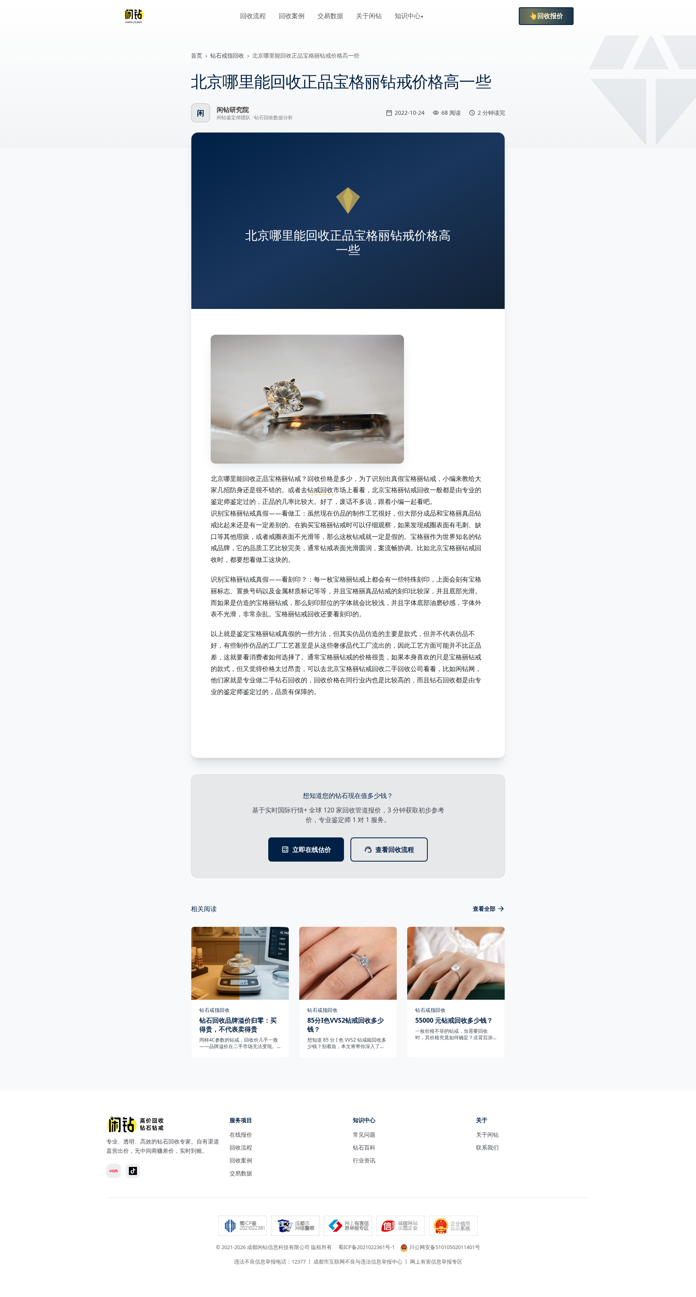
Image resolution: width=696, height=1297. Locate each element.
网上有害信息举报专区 (436, 1261)
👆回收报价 (546, 16)
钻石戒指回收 (227, 55)
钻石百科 (364, 1147)
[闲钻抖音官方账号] (133, 1171)
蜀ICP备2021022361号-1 (366, 1247)
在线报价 (241, 1134)
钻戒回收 (320, 490)
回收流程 (253, 16)
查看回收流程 (394, 849)
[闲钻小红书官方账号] (113, 1171)
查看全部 (484, 908)
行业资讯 (364, 1160)
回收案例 (291, 16)
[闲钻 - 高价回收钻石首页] (133, 16)
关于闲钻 (369, 16)
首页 (196, 55)
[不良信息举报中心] (348, 1226)
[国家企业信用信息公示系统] (453, 1226)
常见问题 (364, 1134)
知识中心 (407, 16)
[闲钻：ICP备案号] (242, 1226)
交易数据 (330, 16)
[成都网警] (295, 1226)
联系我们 (487, 1147)
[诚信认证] (401, 1226)
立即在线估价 (311, 849)
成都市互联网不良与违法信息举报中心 (357, 1261)
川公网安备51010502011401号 (444, 1247)
